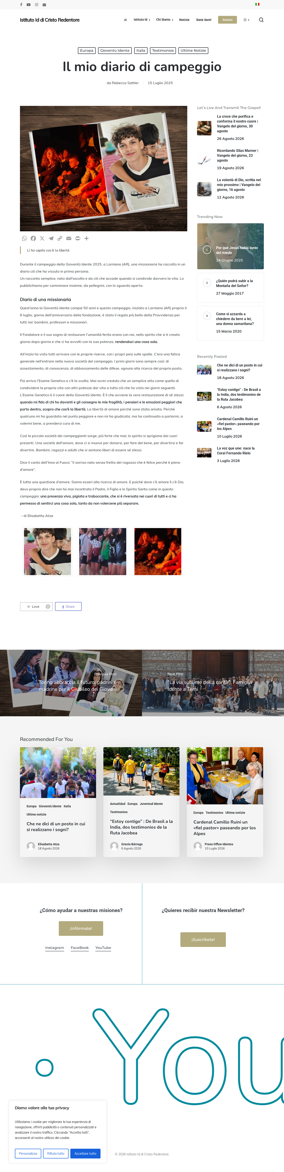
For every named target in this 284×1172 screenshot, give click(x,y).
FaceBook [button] (80, 948)
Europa (86, 50)
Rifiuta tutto (55, 1154)
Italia (140, 50)
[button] (81, 928)
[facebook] (21, 4)
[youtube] (29, 4)
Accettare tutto (85, 1154)
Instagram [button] (54, 948)
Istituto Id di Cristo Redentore (49, 19)
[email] (44, 4)
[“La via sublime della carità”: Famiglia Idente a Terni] (213, 683)
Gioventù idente (115, 50)
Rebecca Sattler (125, 83)
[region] (57, 1132)
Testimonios (163, 50)
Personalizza (28, 1154)
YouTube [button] (103, 948)
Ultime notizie (193, 50)
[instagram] (36, 4)
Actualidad (117, 804)
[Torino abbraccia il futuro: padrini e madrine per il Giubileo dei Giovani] (71, 683)
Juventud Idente (151, 804)
